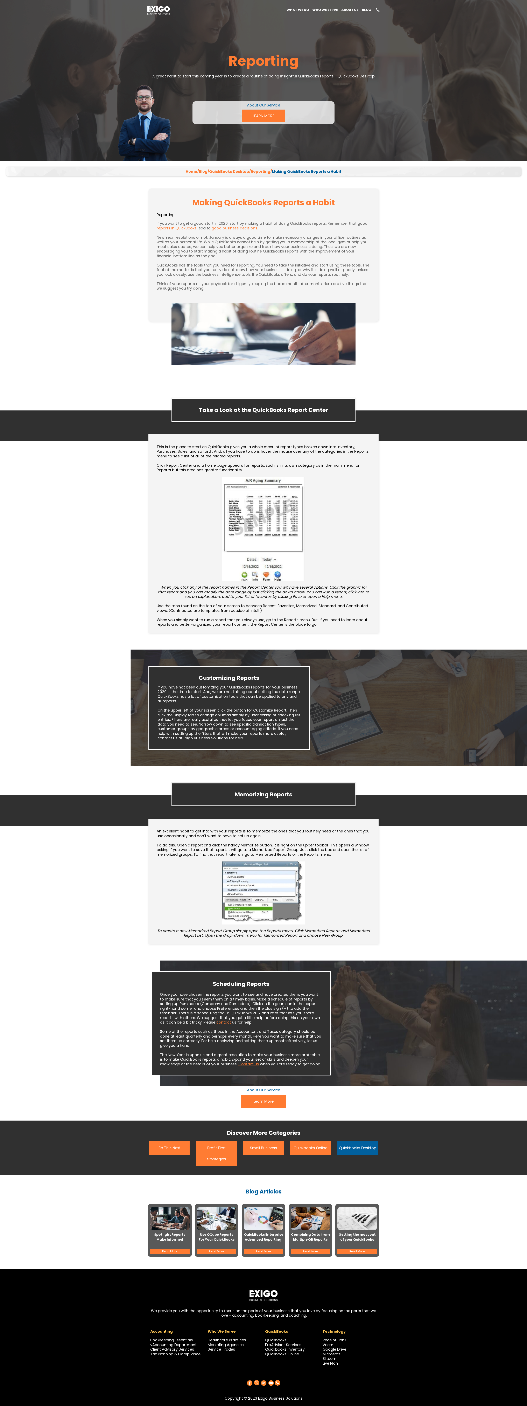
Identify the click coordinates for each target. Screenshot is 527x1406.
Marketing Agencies (226, 1344)
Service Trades (221, 1349)
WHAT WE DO (298, 10)
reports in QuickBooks (177, 228)
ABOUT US (350, 10)
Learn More (263, 1101)
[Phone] (277, 1382)
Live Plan (330, 1363)
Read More (169, 1251)
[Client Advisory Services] (194, 1349)
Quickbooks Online (310, 1147)
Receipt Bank (334, 1340)
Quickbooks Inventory (285, 1349)
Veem (328, 1344)
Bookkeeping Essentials (171, 1340)
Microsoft (331, 1354)
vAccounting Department (173, 1344)
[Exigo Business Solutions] (250, 1383)
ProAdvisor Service (282, 1344)
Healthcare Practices (227, 1340)
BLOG (366, 10)
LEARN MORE (263, 115)
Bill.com (329, 1358)
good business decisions (234, 228)
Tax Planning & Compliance (175, 1354)
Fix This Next (170, 1147)
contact (223, 1022)
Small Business (263, 1147)
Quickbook (274, 1340)
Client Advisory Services (172, 1349)
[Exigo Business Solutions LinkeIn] (264, 1383)
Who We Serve (325, 10)
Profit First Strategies (216, 1153)
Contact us (248, 1064)
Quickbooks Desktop (357, 1147)
